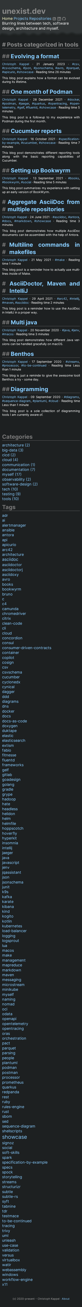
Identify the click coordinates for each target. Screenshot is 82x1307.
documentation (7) (18, 469)
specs (7, 1167)
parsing (8, 1053)
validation (10, 1250)
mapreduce (12, 965)
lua (4, 945)
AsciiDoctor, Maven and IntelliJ (44, 287)
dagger (8, 691)
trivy (6, 1231)
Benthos (22, 353)
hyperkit (9, 838)
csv (76, 64)
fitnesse (9, 755)
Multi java (24, 322)
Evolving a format (35, 56)
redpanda (10, 1092)
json (28, 68)
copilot (8, 657)
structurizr (11, 1186)
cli (4, 628)
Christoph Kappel (15, 64)
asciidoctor (12, 564)
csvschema (12, 68)
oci (4, 1009)
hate (6, 804)
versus (8, 1255)
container (10, 652)
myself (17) (12, 474)
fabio (6, 750)
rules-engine (13, 1107)
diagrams (72, 397)
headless (10, 809)
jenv (76, 330)
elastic (7, 735)
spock (7, 1172)
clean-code (12, 623)
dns (5, 706)
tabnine (9, 1206)
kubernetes (12, 926)
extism (8, 745)
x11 (5, 1284)
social (27, 182)
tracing (8, 1226)
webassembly (14, 1270)
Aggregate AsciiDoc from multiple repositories (44, 205)
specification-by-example (25, 1162)
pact (6, 1043)
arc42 (63, 298)
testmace (10, 1216)
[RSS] (54, 18)
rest (5, 1097)
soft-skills (10, 1152)
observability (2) (16, 479)
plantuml (40, 401)
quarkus (39, 103)
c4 (4, 604)
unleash (9, 1240)
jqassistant (11, 872)
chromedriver (14, 613)
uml (5, 1235)
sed (5, 1121)
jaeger (25, 103)
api (4, 540)
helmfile (9, 823)
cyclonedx (11, 682)
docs (7, 221)
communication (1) (18, 465)
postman (10, 1072)
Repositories (40, 18)
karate (7, 901)
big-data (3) (13, 450)
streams (73, 361)
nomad (8, 1004)
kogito (7, 916)
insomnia (10, 843)
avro (60, 68)
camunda (10, 609)
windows (10, 1274)
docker (74, 99)
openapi (9, 1018)
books (74, 178)
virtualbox (11, 1260)
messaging (11, 979)
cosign (8, 662)
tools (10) (10, 499)
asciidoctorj (12, 570)
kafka (7, 897)
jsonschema (44, 68)
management (14, 960)
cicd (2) (9, 455)
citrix (6, 618)
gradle (7, 789)
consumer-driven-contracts (26, 648)
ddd (5, 696)
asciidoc (60, 217)
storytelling (12, 1177)
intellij (75, 298)
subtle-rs (10, 1196)
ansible (8, 530)
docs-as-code (14, 721)
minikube (10, 989)
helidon (8, 814)
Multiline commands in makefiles (44, 248)
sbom (7, 1116)
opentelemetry (15, 1023)
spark (7, 1157)
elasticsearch (13, 740)
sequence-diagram (17, 401)
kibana (8, 906)
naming (8, 999)
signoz (8, 1143)
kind (6, 911)
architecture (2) (16, 445)
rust (5, 1111)
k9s (5, 892)
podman (10, 103)
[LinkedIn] (59, 18)
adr (5, 515)
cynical (8, 687)
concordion (12, 638)
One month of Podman (42, 91)
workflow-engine (17, 1279)
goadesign (11, 779)
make (61, 260)
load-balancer (14, 931)
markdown (23, 221)
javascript (10, 862)
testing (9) (11, 494)
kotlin (7, 921)
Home (7, 18)
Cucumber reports (36, 131)
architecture (13, 554)
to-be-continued (34, 365)
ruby (6, 1102)
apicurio (9, 72)
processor (11, 365)
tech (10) (10, 489)
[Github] (64, 18)
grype (7, 794)
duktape (9, 730)
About (66, 1298)
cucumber (30, 142)
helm (6, 818)
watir (6, 1265)
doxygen (10, 726)
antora (74, 217)
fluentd (32, 107)
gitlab (7, 774)
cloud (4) (10, 460)
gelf (21, 107)
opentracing (58, 103)
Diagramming (29, 389)
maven (8, 302)
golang (8, 784)
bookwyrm (11, 182)
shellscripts (12, 1131)
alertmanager (14, 525)
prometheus (13, 1082)
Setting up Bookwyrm (40, 170)
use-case (10, 1245)
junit (6, 887)
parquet (73, 68)
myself (8, 994)
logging (8, 936)
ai (3, 520)
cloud (54, 401)
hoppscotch (13, 828)
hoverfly (9, 833)
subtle (7, 1191)
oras (6, 1033)
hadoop (9, 799)
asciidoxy (10, 574)
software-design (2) (20, 484)
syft (5, 1201)
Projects (21, 18)
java (67, 330)
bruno (7, 594)
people (8, 1058)
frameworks (13, 765)
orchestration (14, 1038)
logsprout (10, 940)
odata (7, 1014)
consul (8, 643)
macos (9, 334)
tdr (4, 1211)
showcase (26, 72)
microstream (13, 984)
